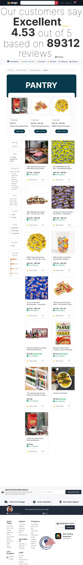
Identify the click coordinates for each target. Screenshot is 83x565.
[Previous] (10, 117)
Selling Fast (63, 61)
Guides (9, 547)
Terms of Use (23, 559)
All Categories (14, 61)
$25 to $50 (13, 203)
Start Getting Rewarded (68, 535)
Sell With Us (23, 544)
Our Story (10, 526)
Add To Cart (40, 131)
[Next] (73, 117)
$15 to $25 (13, 201)
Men (32, 533)
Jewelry (33, 539)
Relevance (15, 146)
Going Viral (74, 61)
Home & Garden (21, 70)
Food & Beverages (35, 70)
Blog (8, 545)
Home (33, 537)
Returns (21, 531)
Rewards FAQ (23, 535)
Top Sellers (41, 61)
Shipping (22, 528)
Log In (62, 3)
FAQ (46, 513)
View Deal (19, 131)
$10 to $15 (13, 199)
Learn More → (67, 538)
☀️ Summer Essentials (27, 61)
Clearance (51, 61)
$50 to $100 (14, 205)
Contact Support (14, 513)
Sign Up (69, 3)
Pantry (13, 177)
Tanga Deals (11, 557)
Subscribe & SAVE (73, 492)
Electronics (34, 535)
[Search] (56, 3)
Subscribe (70, 527)
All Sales (10, 70)
